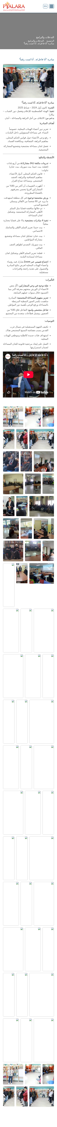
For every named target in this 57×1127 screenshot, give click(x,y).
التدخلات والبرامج (36, 41)
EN (45, 6)
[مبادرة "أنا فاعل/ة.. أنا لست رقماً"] (48, 416)
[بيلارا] (14, 6)
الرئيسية (50, 41)
